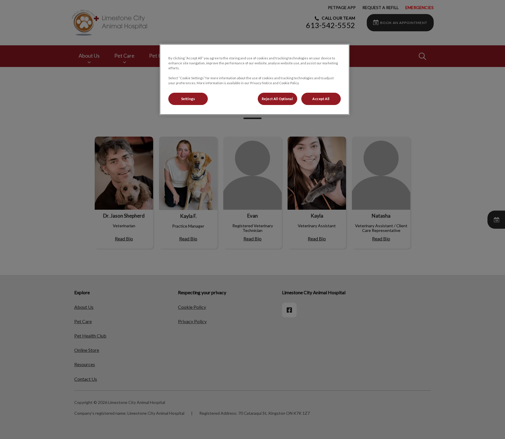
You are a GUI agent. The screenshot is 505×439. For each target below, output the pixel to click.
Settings (188, 99)
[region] (255, 79)
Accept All (321, 99)
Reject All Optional (277, 99)
